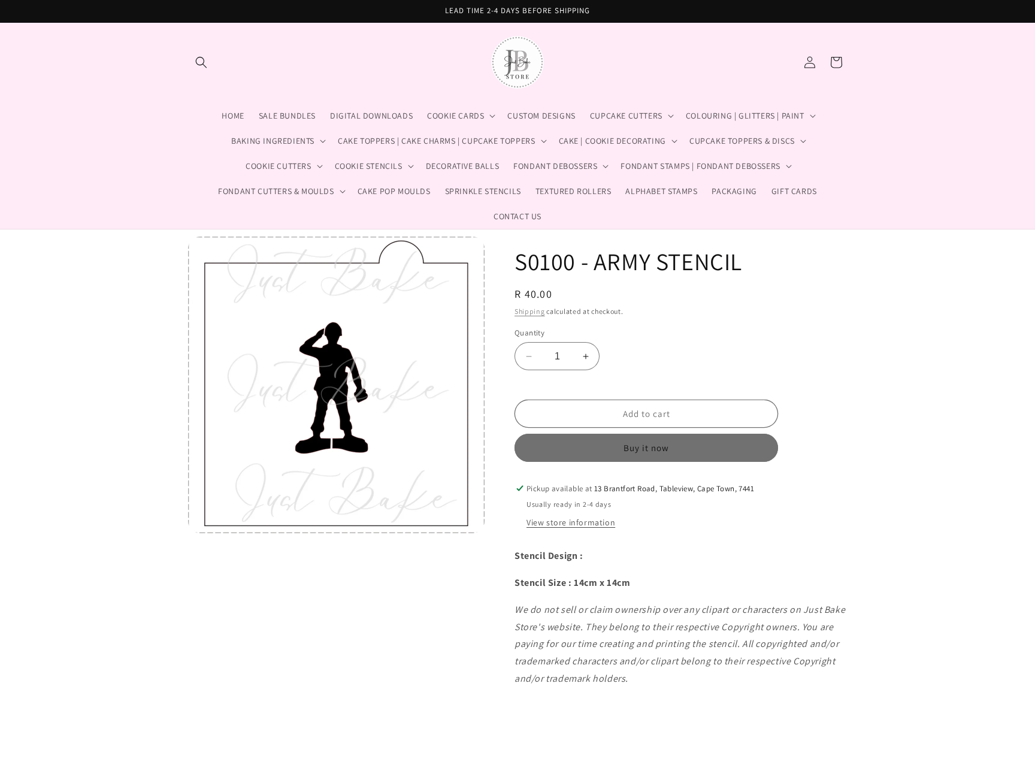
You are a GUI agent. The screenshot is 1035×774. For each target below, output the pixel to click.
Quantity (529, 333)
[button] (201, 62)
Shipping (530, 311)
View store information (570, 522)
